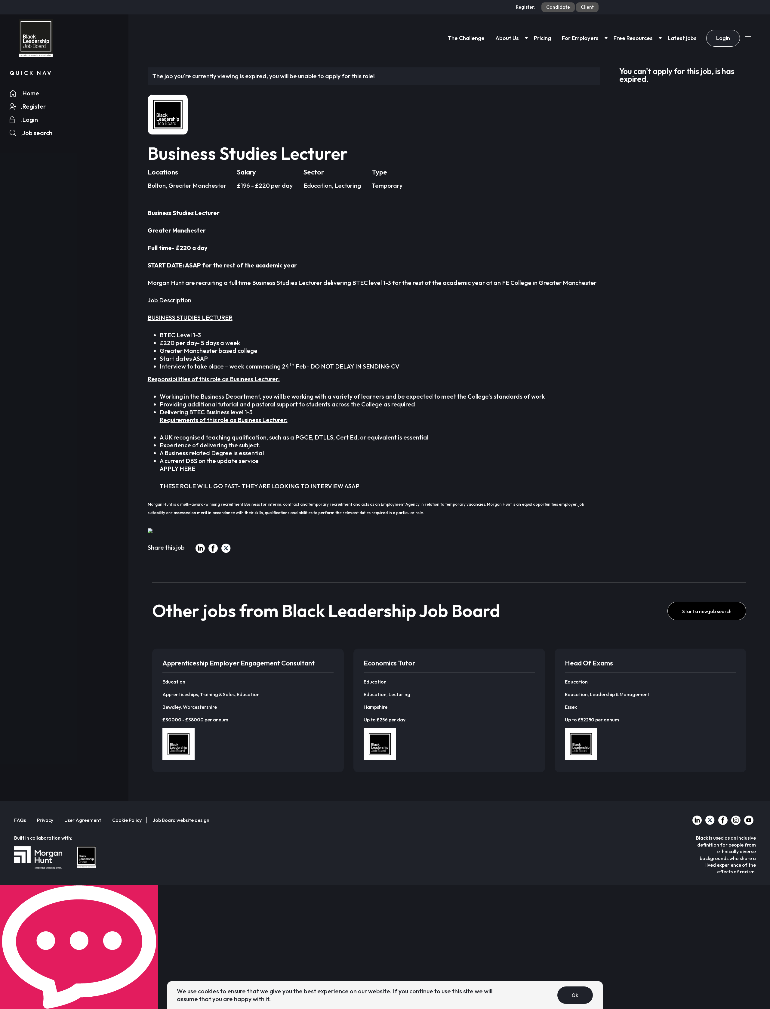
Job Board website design (181, 820)
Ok (575, 995)
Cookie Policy (127, 820)
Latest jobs (682, 38)
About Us (507, 38)
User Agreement (82, 820)
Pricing (542, 38)
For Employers (580, 38)
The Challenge (466, 38)
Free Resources (633, 38)
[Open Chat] (79, 947)
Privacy (45, 820)
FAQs (20, 820)
